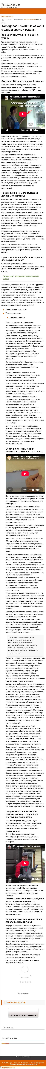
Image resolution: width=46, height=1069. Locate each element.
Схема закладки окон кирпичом (23, 1015)
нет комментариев (30, 19)
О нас (18, 1057)
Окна (11, 17)
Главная (4, 17)
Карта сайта (26, 1057)
